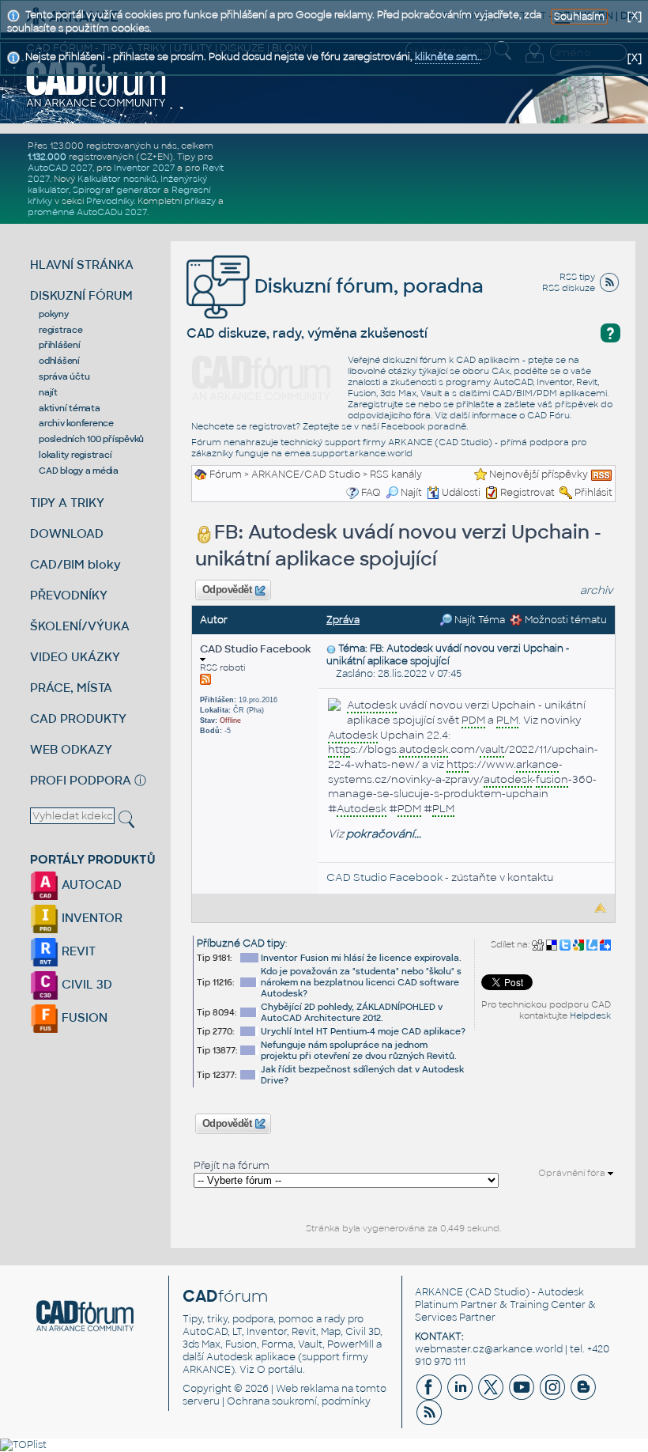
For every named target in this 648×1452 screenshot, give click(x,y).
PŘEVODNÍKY (68, 595)
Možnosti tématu (564, 620)
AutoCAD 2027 (60, 167)
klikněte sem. (447, 57)
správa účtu (64, 376)
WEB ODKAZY (71, 749)
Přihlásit (593, 492)
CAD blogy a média (79, 470)
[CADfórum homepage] (96, 84)
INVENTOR (90, 917)
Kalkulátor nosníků (116, 178)
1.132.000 (47, 156)
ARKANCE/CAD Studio (305, 474)
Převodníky (110, 200)
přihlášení (60, 344)
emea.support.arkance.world (348, 453)
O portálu (280, 1369)
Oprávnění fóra (573, 1172)
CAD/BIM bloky (75, 564)
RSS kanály (396, 474)
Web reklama (307, 1388)
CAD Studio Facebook (255, 649)
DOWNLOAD (67, 533)
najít (48, 392)
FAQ (371, 492)
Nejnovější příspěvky (538, 474)
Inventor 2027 (144, 167)
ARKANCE (439, 1292)
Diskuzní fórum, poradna (367, 286)
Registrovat (527, 492)
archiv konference (76, 423)
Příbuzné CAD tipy (241, 943)
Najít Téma (478, 620)
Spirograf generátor (117, 189)
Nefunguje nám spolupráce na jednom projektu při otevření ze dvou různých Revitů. (359, 1050)
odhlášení (59, 360)
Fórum (225, 474)
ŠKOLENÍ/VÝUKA (80, 625)
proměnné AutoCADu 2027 (87, 211)
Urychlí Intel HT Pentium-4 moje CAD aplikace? (363, 1031)
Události (461, 492)
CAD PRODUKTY (78, 718)
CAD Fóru (548, 415)
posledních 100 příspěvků (91, 438)
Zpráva (343, 620)
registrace (61, 329)
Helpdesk (590, 1015)
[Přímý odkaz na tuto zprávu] (331, 648)
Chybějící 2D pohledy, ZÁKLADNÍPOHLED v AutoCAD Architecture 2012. (352, 1012)
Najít (411, 492)
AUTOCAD (90, 884)
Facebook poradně (423, 426)
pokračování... (383, 834)
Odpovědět (226, 590)
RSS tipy (577, 276)
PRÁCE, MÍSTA (71, 687)
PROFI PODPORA (80, 780)
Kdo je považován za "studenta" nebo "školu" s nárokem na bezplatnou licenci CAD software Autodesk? (361, 982)
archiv (596, 590)
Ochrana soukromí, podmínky (299, 1401)
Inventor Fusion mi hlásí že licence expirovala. (361, 957)
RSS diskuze (568, 287)
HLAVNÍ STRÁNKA (82, 264)
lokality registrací (75, 454)
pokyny (54, 314)
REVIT (77, 951)
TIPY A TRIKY (67, 502)
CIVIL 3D (85, 984)
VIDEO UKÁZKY (75, 656)
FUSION (82, 1017)
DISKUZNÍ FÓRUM (81, 295)
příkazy (200, 200)
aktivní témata (69, 408)
